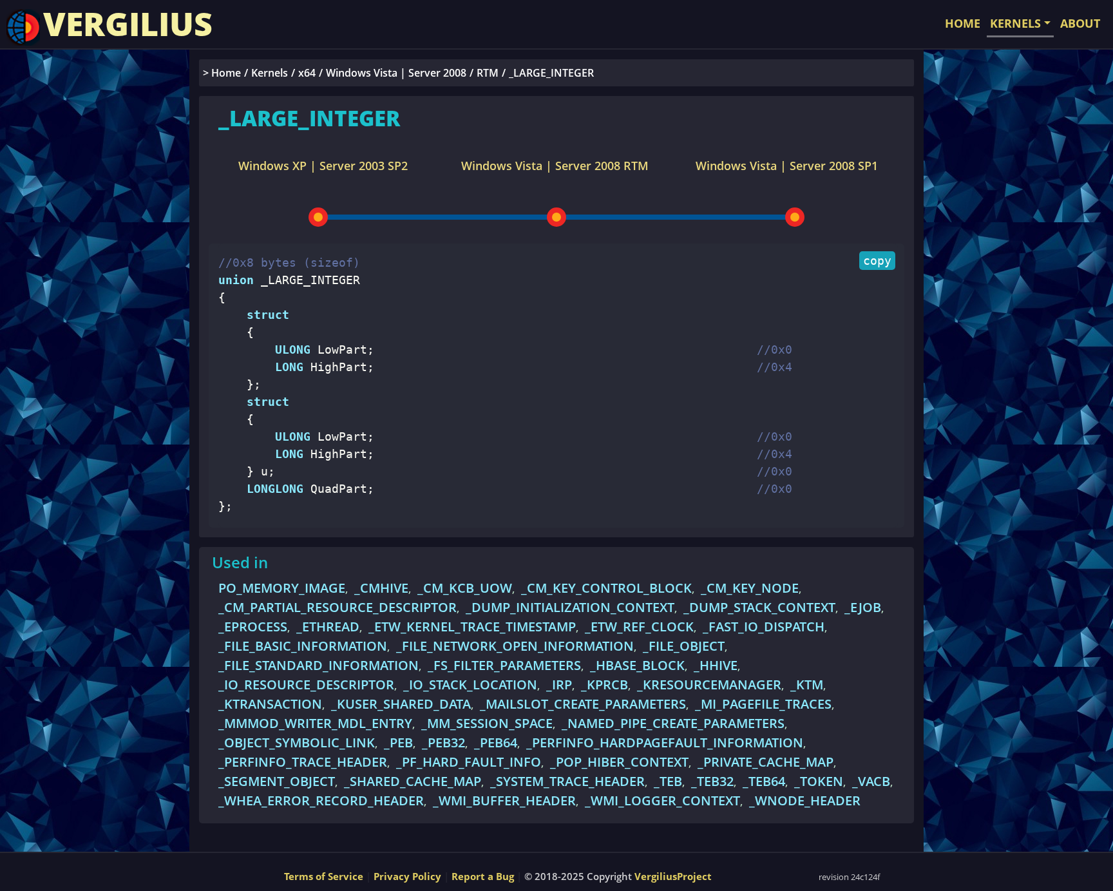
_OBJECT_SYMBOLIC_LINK (296, 742)
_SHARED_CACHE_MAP (412, 781)
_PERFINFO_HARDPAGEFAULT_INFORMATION (664, 742)
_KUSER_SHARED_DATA (401, 704)
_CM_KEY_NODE (750, 588)
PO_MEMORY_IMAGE (281, 588)
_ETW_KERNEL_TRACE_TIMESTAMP (472, 626)
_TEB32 (712, 781)
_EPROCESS (252, 626)
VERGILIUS (128, 24)
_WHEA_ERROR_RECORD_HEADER (321, 800)
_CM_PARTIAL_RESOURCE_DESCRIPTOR (337, 607)
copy (877, 260)
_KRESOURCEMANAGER (709, 684)
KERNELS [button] (1015, 23)
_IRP (559, 684)
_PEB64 (495, 742)
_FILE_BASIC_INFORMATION (302, 646)
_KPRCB (604, 684)
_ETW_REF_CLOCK (639, 626)
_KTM (806, 684)
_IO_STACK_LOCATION (470, 684)
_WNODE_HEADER (805, 800)
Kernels (269, 73)
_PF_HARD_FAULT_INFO (468, 762)
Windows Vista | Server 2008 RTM (555, 165)
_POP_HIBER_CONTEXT (619, 762)
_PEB (398, 742)
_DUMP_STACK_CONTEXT (759, 607)
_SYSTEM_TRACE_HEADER (567, 781)
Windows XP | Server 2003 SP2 (323, 165)
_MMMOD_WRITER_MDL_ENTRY (315, 723)
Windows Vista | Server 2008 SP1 (787, 165)
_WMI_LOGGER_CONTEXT (662, 800)
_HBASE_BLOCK (637, 665)
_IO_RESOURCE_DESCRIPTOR (306, 684)
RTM (488, 73)
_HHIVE (715, 665)
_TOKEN (818, 781)
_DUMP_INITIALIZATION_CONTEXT (570, 607)
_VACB (871, 781)
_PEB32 (443, 742)
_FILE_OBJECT (684, 646)
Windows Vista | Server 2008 (396, 73)
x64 (307, 73)
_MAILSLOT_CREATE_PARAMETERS (583, 704)
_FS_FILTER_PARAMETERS (504, 665)
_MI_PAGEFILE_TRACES (763, 704)
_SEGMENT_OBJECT (276, 781)
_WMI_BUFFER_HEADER (504, 800)
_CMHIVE (381, 588)
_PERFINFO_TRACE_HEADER (302, 762)
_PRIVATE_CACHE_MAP (765, 762)
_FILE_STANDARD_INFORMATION (318, 665)
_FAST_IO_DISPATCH (763, 626)
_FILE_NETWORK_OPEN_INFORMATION (515, 646)
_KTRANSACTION (270, 704)
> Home (222, 73)
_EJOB (862, 607)
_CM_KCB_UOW (464, 588)
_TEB (668, 781)
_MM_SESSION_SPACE (487, 723)
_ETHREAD (327, 626)
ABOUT (1080, 23)
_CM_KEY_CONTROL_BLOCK (606, 588)
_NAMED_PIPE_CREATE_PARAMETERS (673, 723)
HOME (962, 23)
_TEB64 (764, 781)
